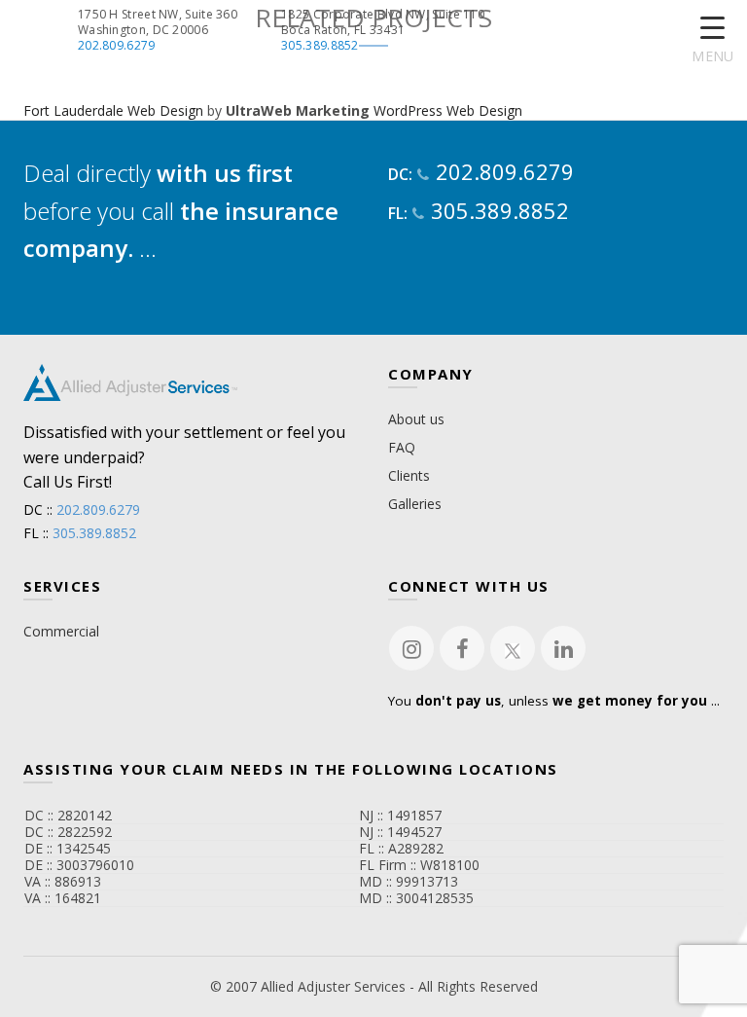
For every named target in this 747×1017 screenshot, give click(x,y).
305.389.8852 (320, 46)
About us (416, 419)
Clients (409, 475)
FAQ (401, 447)
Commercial (61, 631)
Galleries (415, 503)
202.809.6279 (117, 46)
